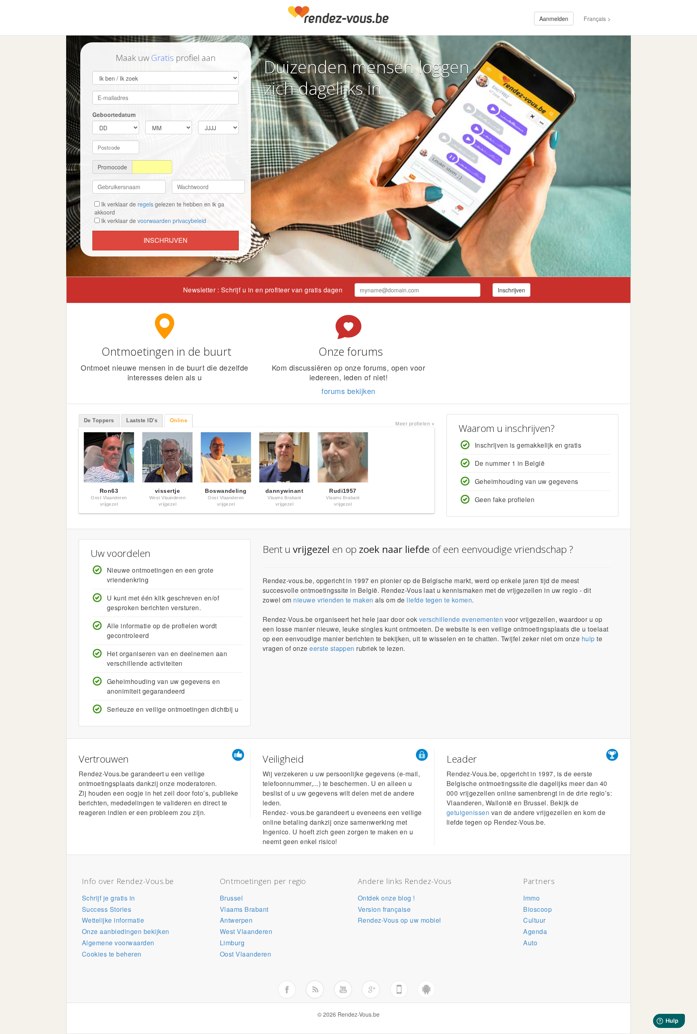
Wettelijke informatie (113, 920)
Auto (530, 942)
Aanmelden (553, 19)
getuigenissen (468, 812)
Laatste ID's (141, 420)
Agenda (535, 931)
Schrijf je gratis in (108, 898)
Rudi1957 (343, 491)
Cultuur (534, 920)
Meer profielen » (414, 424)
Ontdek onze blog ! (386, 898)
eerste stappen (332, 648)
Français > (597, 19)
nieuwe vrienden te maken (333, 600)
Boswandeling (226, 491)
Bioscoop (537, 909)
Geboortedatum (114, 114)
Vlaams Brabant (244, 909)
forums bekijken (348, 391)
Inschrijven (166, 240)
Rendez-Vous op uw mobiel (399, 920)
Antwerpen (236, 920)
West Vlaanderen (246, 931)
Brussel (231, 898)
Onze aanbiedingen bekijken (125, 931)
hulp (588, 638)
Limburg (232, 942)
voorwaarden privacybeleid (172, 221)
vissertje (167, 491)
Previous (70, 459)
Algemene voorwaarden (118, 942)
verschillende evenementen (461, 619)
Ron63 (109, 491)
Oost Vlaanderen (245, 954)
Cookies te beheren (112, 954)
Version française (384, 909)
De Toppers (99, 420)
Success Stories (106, 909)
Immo (531, 898)
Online (179, 420)
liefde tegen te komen (439, 600)
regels (145, 204)
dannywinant (284, 491)
